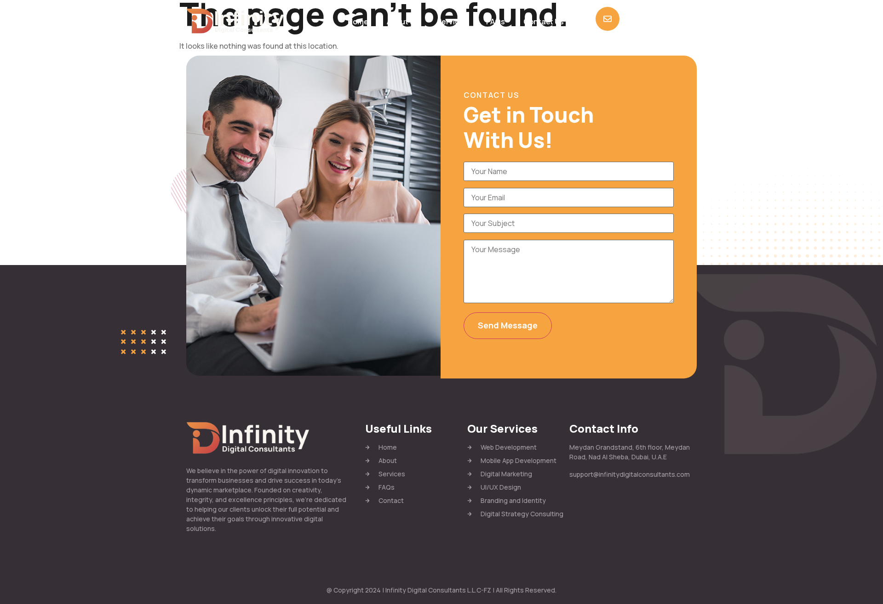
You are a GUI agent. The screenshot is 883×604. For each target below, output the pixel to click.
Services (452, 22)
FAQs (495, 22)
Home (358, 22)
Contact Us (543, 22)
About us (403, 22)
